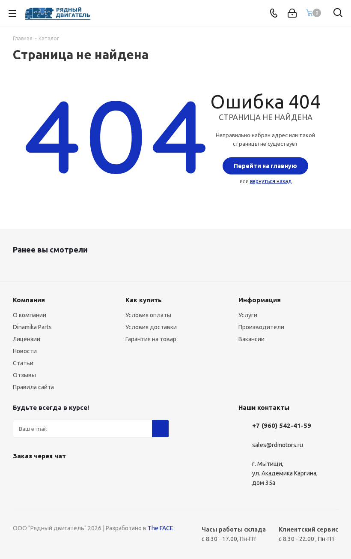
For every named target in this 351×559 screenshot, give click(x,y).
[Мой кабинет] (292, 13)
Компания (29, 300)
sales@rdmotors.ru (277, 445)
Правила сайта (33, 387)
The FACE (160, 528)
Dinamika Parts (32, 327)
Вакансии (251, 339)
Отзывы (24, 375)
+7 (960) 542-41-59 (281, 425)
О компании (29, 315)
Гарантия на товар (150, 339)
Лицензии (26, 339)
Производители (261, 327)
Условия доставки (151, 327)
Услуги (247, 315)
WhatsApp (21, 475)
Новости (25, 351)
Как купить (143, 300)
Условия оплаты (148, 315)
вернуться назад (271, 181)
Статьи (23, 363)
